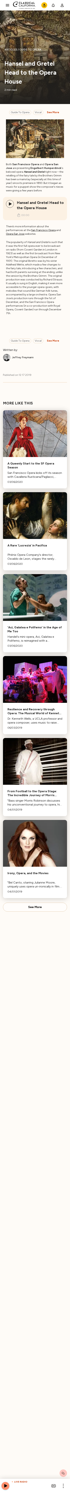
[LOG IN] (62, 5)
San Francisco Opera (43, 230)
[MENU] (7, 5)
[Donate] (44, 5)
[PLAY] (10, 204)
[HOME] (24, 5)
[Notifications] (53, 5)
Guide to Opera (20, 112)
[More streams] (53, 1485)
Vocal (38, 112)
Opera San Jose (15, 234)
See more (53, 112)
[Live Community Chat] (63, 1473)
